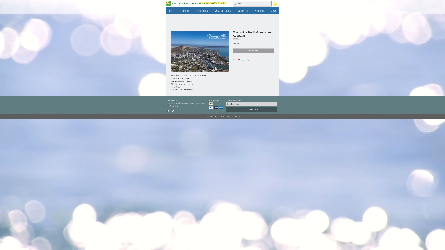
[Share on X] (247, 59)
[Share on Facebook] (234, 59)
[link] (275, 3)
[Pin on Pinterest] (238, 59)
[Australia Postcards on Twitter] (172, 111)
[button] (201, 10)
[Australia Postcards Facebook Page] (168, 111)
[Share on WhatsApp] (243, 59)
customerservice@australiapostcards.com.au (187, 103)
